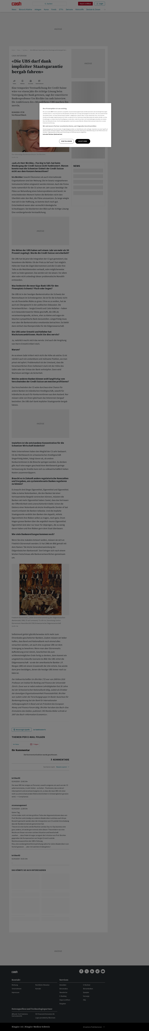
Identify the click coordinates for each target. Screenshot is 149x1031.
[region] (75, 125)
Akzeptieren (82, 141)
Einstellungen (66, 141)
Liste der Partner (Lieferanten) (52, 134)
